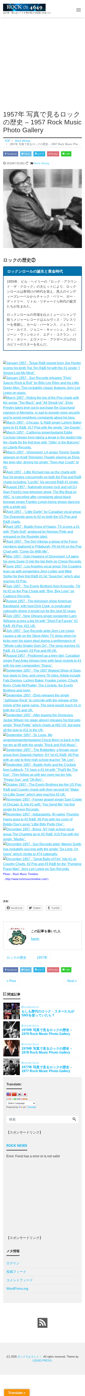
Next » (72, 981)
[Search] (74, 1119)
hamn (35, 939)
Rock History (42, 163)
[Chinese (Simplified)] (14, 1095)
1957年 (42, 957)
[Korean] (19, 1095)
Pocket (54, 154)
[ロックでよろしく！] (24, 7)
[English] (8, 1095)
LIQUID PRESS (42, 1360)
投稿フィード (16, 1271)
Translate (31, 1107)
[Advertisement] (42, 62)
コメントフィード (19, 1280)
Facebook (12, 154)
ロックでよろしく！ (30, 1356)
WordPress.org (17, 1288)
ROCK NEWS (16, 1145)
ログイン (13, 1263)
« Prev (11, 981)
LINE (67, 154)
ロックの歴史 (16, 957)
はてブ (40, 154)
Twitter (27, 154)
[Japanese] (24, 1095)
